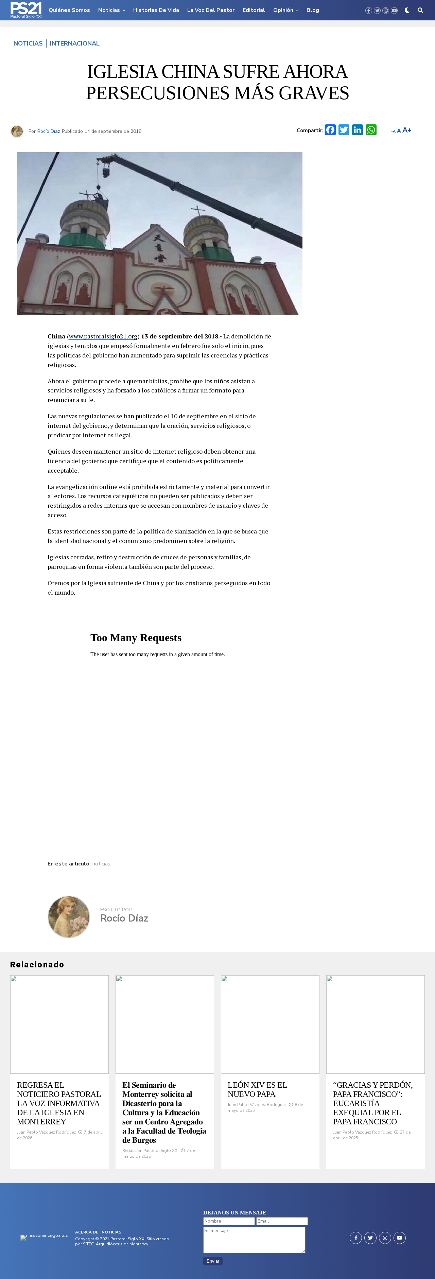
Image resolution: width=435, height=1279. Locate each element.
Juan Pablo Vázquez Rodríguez (46, 1132)
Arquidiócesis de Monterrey (122, 1244)
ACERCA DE (86, 1232)
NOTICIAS (111, 1232)
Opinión (283, 10)
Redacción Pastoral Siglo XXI (150, 1150)
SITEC (88, 1244)
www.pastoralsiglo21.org (103, 336)
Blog (313, 10)
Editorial (254, 10)
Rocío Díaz (48, 131)
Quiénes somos (69, 10)
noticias (101, 863)
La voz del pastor (210, 10)
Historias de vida (156, 10)
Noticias (109, 10)
